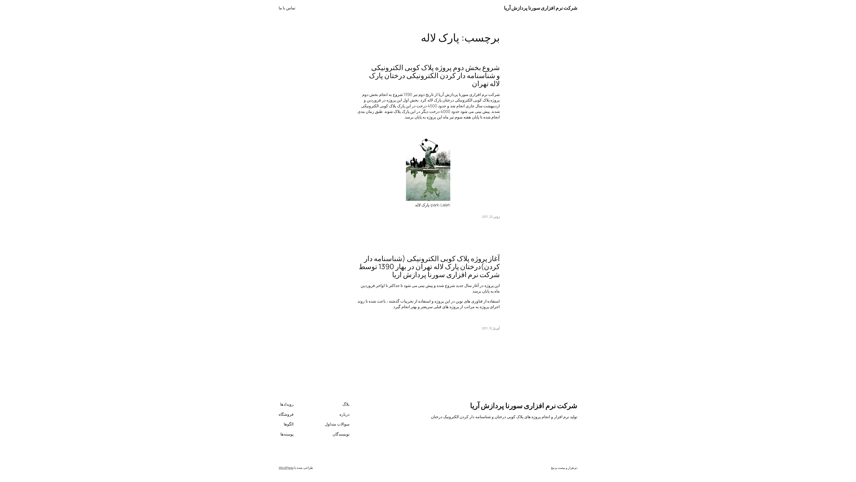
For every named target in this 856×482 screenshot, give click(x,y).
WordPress (286, 467)
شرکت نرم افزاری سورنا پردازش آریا (541, 7)
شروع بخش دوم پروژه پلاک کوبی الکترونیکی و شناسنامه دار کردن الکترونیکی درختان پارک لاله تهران (434, 75)
